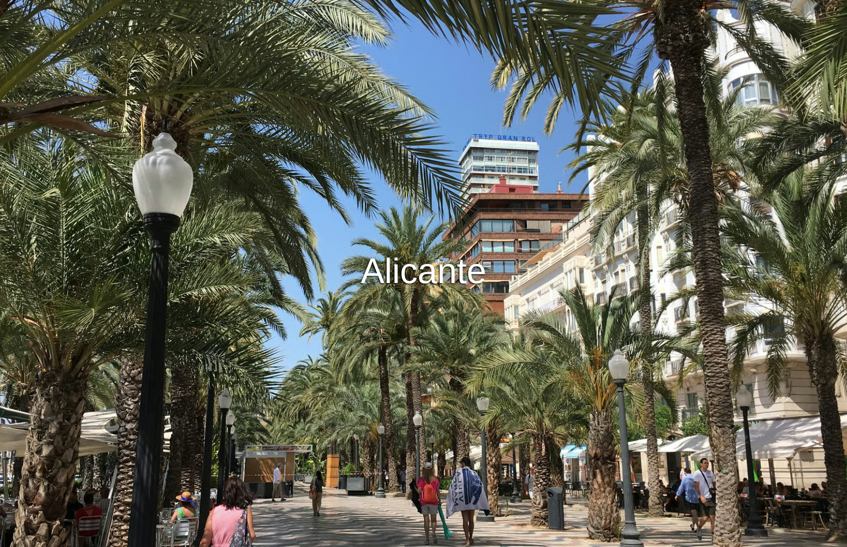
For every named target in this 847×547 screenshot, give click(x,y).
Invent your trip (423, 259)
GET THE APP (398, 286)
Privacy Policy (424, 538)
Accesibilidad (528, 538)
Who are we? (477, 538)
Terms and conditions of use (350, 538)
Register (455, 286)
